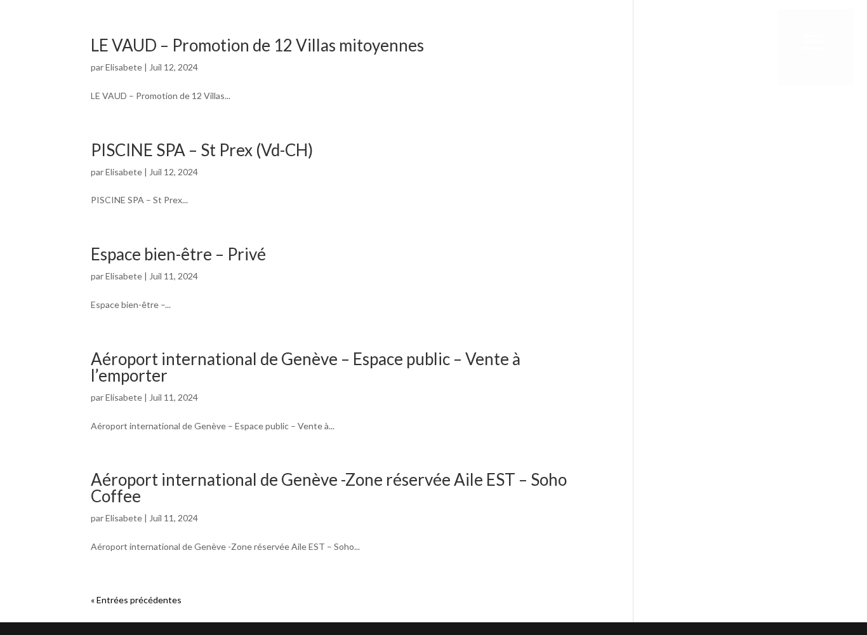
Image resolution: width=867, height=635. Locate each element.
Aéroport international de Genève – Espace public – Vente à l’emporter (305, 367)
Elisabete (123, 171)
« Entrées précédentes (136, 599)
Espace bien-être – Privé (178, 254)
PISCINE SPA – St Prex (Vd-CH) (202, 150)
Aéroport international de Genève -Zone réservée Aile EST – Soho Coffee (329, 487)
